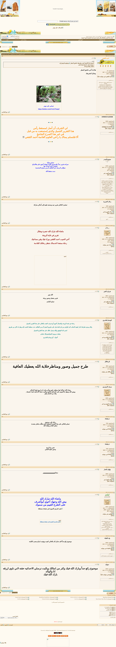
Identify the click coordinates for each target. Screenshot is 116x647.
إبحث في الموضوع (14, 54)
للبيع (107, 219)
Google (16, 597)
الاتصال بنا (11, 625)
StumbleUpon (41, 597)
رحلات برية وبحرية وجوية (90, 36)
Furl (18, 599)
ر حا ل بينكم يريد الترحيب (106, 253)
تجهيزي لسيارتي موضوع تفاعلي (107, 555)
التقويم (65, 39)
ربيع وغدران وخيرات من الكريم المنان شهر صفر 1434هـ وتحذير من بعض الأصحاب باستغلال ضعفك (107, 181)
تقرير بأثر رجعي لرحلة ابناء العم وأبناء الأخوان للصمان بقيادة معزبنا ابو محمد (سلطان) (107, 191)
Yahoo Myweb (98, 599)
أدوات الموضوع (21, 54)
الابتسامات (113, 613)
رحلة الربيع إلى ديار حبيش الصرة (105, 84)
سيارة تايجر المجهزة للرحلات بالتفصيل (105, 86)
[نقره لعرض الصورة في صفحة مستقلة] (48, 94)
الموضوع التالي (54, 602)
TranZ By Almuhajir (71, 630)
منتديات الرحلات (110, 36)
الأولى (10, 46)
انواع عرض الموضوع (5, 54)
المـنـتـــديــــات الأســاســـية (101, 36)
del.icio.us (72, 597)
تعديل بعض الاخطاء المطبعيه (107, 529)
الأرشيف (5, 625)
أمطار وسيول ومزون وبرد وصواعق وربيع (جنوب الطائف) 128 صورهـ (107, 184)
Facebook (44, 599)
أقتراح (107, 252)
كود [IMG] (113, 614)
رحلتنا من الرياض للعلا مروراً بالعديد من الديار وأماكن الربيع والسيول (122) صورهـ (107, 187)
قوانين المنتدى (112, 617)
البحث (7, 39)
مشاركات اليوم (23, 39)
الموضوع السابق (61, 602)
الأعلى (1, 625)
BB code (113, 612)
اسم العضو (17, 36)
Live (75, 599)
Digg (104, 597)
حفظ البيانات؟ (3, 36)
